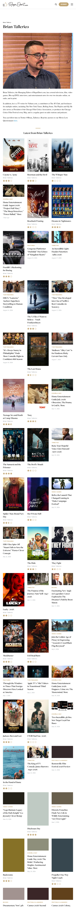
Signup (64, 4)
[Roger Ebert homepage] (15, 4)
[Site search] (56, 4)
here (15, 120)
